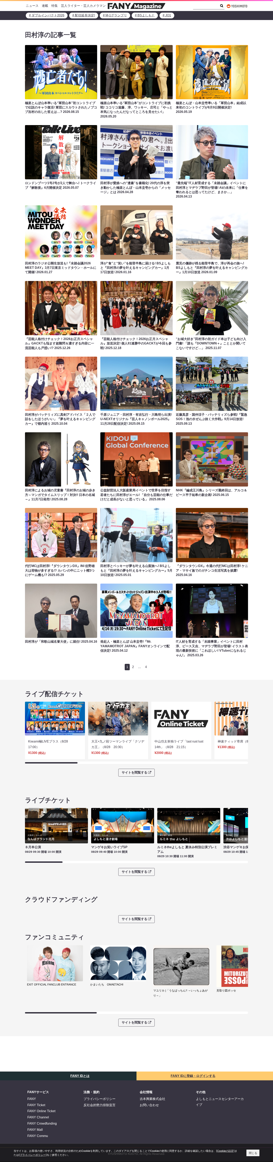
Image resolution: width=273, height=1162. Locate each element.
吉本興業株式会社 (152, 1099)
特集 (54, 5)
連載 (45, 5)
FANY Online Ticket (41, 1111)
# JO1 (167, 15)
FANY (31, 1099)
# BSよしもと (145, 15)
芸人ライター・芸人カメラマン (83, 5)
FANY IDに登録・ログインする (193, 1076)
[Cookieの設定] (225, 1150)
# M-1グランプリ (115, 15)
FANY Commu (37, 1136)
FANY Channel (38, 1117)
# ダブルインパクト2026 (46, 15)
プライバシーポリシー (100, 1099)
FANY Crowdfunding (42, 1123)
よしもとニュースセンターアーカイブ (220, 1101)
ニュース (32, 5)
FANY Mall (35, 1129)
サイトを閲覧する (134, 772)
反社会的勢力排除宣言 (100, 1105)
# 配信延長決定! (83, 15)
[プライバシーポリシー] (33, 1154)
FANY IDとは (80, 1076)
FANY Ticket (36, 1105)
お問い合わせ (149, 1105)
